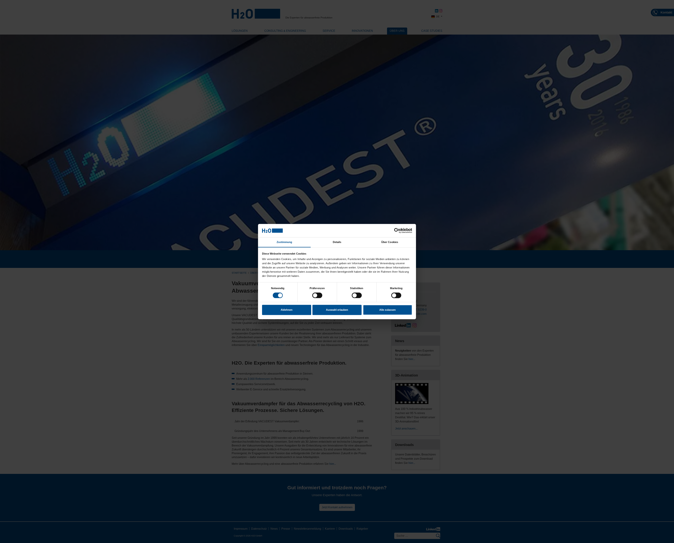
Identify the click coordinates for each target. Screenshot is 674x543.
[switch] (317, 295)
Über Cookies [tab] (389, 242)
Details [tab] (337, 242)
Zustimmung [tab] (284, 242)
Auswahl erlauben (337, 309)
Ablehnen (286, 309)
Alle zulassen (387, 309)
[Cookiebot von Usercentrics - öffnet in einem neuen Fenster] (396, 230)
